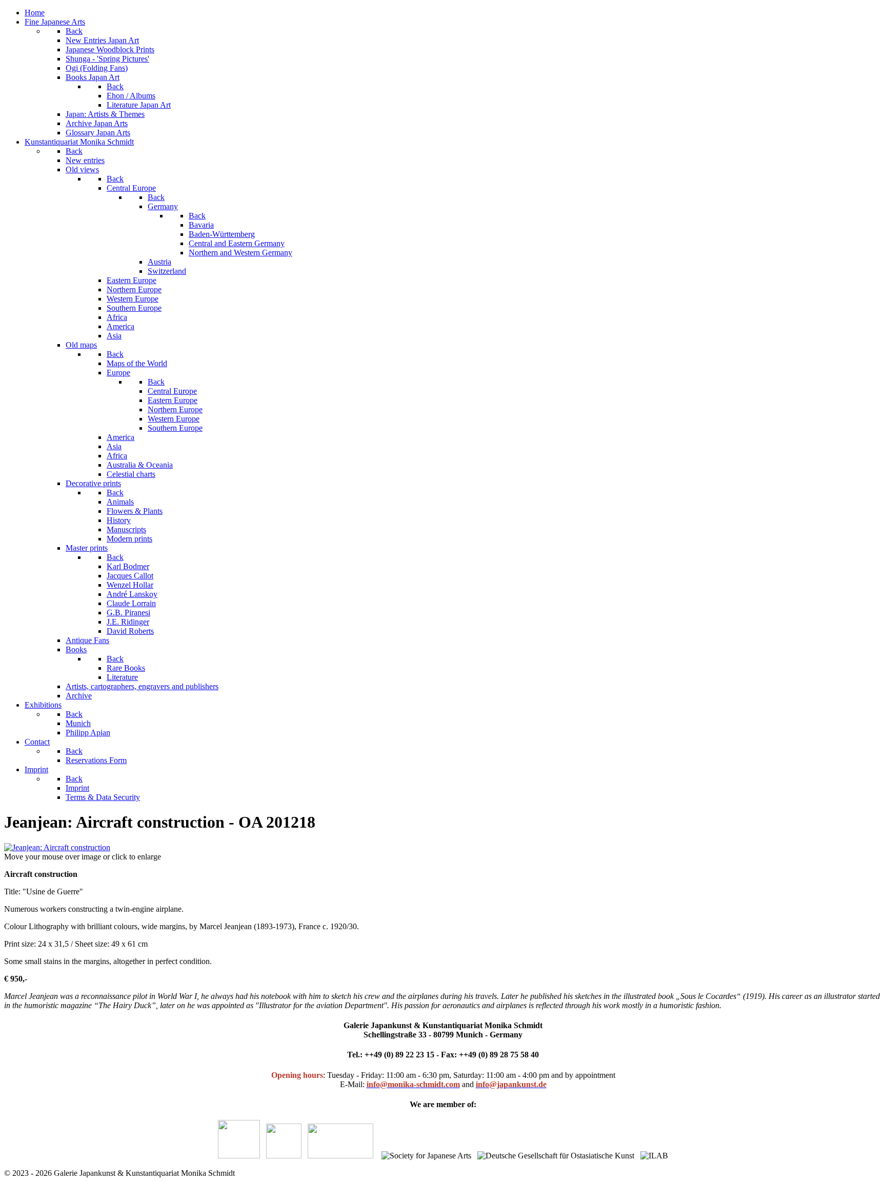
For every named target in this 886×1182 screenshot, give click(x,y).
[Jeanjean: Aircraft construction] (57, 847)
